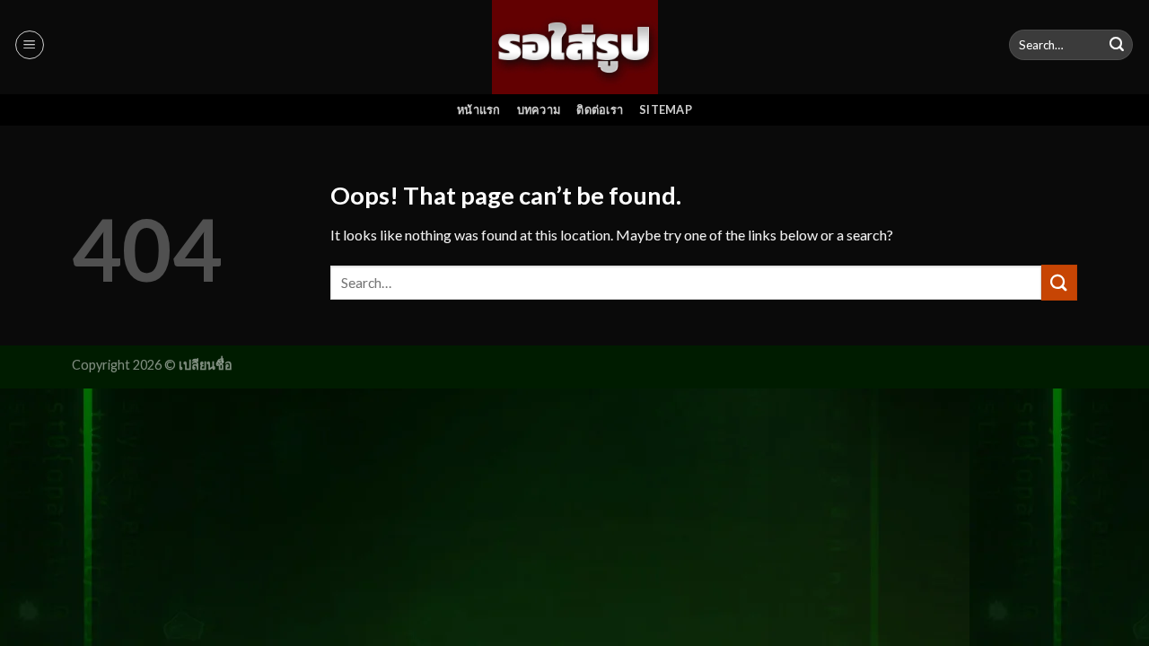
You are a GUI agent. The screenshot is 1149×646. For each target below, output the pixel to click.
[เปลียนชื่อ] (575, 46)
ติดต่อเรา (599, 109)
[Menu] (29, 45)
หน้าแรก (479, 109)
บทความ (539, 109)
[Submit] (1116, 45)
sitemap (665, 109)
